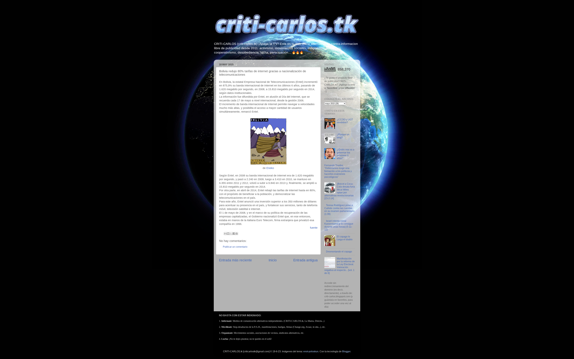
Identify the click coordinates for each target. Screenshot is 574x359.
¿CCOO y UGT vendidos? (345, 121)
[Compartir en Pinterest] (236, 233)
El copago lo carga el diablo (344, 238)
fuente (313, 227)
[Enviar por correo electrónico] (225, 233)
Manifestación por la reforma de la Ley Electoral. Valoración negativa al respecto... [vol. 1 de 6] (339, 265)
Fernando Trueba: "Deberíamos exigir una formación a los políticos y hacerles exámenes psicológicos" (338, 171)
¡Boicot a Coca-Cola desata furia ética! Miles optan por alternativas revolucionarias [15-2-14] (339, 191)
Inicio (273, 260)
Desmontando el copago (339, 251)
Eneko (270, 168)
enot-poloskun (310, 351)
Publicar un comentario (235, 246)
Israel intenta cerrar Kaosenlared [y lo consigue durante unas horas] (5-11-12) (338, 225)
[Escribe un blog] (228, 233)
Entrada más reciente (235, 260)
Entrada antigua (305, 260)
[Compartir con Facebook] (233, 233)
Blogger (346, 351)
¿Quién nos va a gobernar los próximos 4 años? (345, 154)
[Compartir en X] (230, 233)
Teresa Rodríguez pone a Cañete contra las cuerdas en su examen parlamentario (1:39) (339, 209)
